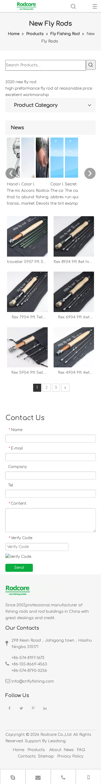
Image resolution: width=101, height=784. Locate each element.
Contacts (27, 756)
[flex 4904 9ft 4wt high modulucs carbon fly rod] (74, 347)
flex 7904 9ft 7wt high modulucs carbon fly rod (27, 317)
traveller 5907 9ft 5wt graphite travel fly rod (27, 262)
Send (19, 568)
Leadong (57, 741)
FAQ (81, 750)
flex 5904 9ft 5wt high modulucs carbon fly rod (27, 373)
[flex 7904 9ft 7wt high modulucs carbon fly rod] (27, 292)
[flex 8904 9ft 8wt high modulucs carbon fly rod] (74, 236)
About (55, 750)
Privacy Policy (69, 756)
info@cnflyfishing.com (33, 681)
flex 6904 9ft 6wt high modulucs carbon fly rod (74, 317)
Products (36, 750)
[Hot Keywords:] (91, 65)
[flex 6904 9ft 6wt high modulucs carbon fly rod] (74, 292)
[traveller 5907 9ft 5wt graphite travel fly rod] (27, 236)
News (69, 750)
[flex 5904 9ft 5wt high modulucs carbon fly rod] (27, 347)
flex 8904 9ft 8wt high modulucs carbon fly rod (74, 262)
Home (18, 750)
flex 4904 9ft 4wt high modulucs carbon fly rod (74, 373)
